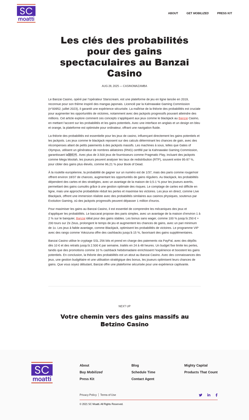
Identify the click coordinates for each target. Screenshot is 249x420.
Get (197, 13)
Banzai (183, 118)
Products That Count (201, 372)
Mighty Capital (196, 365)
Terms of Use (108, 394)
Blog (135, 365)
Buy (91, 372)
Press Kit (224, 13)
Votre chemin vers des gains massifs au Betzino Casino (124, 320)
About (173, 13)
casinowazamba (135, 86)
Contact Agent (142, 379)
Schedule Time (143, 372)
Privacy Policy (88, 394)
